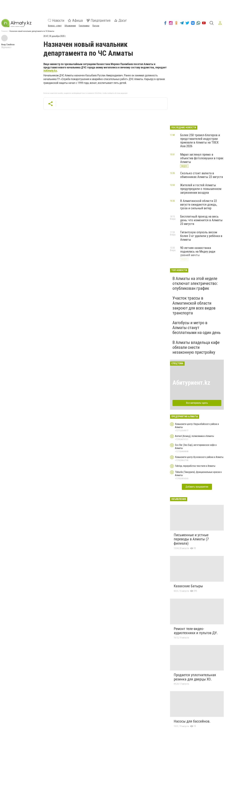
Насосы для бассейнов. (192, 721)
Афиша (77, 20)
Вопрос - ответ (55, 25)
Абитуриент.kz (191, 382)
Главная (4, 31)
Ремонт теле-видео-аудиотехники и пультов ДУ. (196, 631)
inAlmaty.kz (50, 70)
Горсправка (84, 25)
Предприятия (101, 20)
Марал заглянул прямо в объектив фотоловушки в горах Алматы (201, 158)
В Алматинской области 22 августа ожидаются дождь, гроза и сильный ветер (198, 204)
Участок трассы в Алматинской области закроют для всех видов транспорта (194, 305)
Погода (95, 25)
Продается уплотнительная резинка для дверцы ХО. (195, 677)
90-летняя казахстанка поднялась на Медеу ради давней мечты (197, 251)
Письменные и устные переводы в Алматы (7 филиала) (191, 539)
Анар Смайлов (8, 44)
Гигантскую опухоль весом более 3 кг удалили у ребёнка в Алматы (201, 235)
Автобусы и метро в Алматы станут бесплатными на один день (196, 327)
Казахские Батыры (188, 586)
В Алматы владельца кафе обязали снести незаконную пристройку (196, 347)
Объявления (70, 25)
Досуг (122, 20)
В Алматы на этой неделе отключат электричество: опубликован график (195, 283)
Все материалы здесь (197, 402)
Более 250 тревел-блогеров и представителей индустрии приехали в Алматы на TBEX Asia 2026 (200, 140)
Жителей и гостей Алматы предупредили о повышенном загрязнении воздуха (200, 188)
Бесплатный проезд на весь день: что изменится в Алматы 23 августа (201, 220)
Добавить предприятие (197, 486)
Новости (58, 20)
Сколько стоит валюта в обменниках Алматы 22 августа (201, 175)
